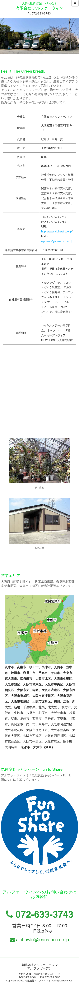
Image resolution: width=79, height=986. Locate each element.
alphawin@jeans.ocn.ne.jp (57, 241)
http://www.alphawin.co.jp (56, 231)
